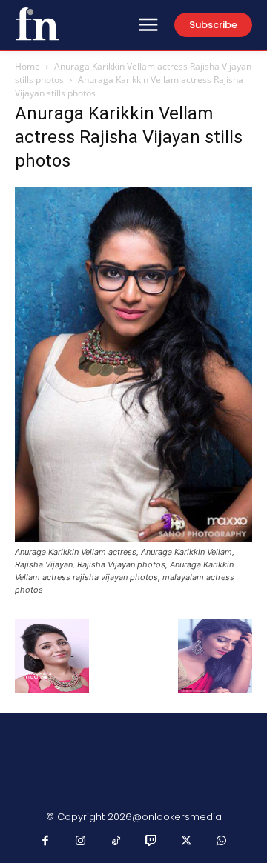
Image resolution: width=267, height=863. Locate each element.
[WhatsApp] (222, 841)
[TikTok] (116, 841)
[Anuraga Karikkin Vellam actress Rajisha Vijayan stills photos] (133, 538)
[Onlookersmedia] (37, 24)
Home (27, 66)
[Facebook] (46, 841)
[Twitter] (187, 841)
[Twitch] (151, 841)
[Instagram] (81, 841)
